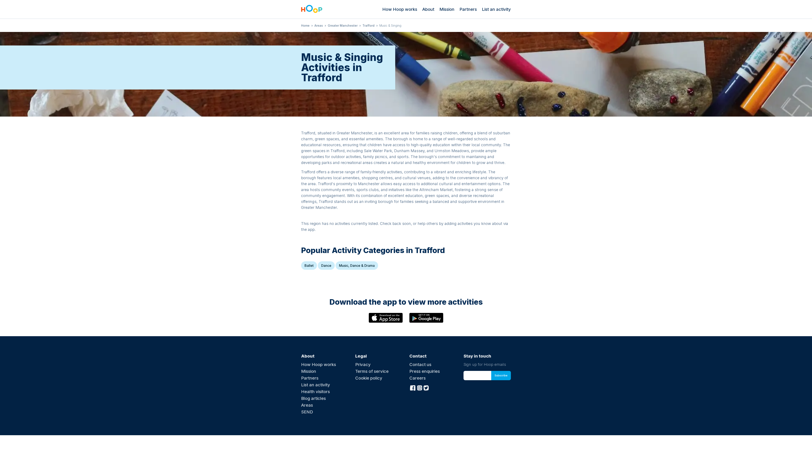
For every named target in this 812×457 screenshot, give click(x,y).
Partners (468, 9)
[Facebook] (412, 387)
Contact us (420, 364)
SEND (307, 411)
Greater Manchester (343, 25)
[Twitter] (426, 387)
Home (305, 25)
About (428, 9)
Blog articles (313, 398)
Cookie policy (368, 378)
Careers (417, 378)
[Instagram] (419, 387)
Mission (446, 9)
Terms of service (372, 371)
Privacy (363, 364)
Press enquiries (424, 371)
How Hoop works (399, 9)
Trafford (368, 25)
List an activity (496, 9)
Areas (318, 25)
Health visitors (315, 391)
